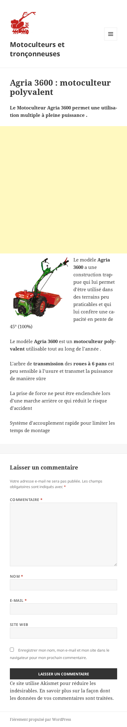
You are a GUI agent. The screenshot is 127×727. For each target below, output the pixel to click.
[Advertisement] (63, 189)
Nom (16, 576)
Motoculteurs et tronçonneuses (37, 49)
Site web (19, 624)
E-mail (18, 600)
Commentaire (26, 499)
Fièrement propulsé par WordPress (40, 719)
